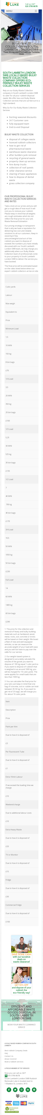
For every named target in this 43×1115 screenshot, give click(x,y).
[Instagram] (21, 1089)
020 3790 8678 (14, 1075)
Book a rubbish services (14, 1061)
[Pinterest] (34, 1089)
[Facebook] (9, 1089)
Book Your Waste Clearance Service (22, 1025)
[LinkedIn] (28, 1089)
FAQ (6, 1053)
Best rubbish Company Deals (16, 1050)
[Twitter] (15, 1089)
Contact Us (9, 1056)
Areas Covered (10, 1059)
